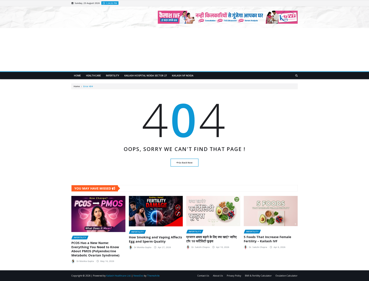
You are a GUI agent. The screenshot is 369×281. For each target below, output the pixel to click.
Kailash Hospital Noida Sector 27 (145, 75)
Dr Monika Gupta (85, 261)
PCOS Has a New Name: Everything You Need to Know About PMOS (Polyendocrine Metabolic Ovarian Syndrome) (95, 249)
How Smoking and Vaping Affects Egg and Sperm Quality (155, 239)
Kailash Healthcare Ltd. (118, 275)
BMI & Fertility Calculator (258, 275)
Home (77, 75)
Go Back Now (185, 162)
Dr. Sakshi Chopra (200, 247)
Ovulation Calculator (286, 275)
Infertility (112, 75)
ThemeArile (153, 275)
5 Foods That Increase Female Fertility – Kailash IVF (267, 239)
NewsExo (138, 275)
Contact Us (203, 275)
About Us (218, 275)
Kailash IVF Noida (182, 75)
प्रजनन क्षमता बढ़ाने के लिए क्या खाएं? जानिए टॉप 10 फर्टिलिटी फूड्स (211, 239)
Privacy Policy (234, 275)
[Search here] (296, 75)
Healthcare (93, 75)
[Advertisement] (184, 50)
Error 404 (88, 86)
